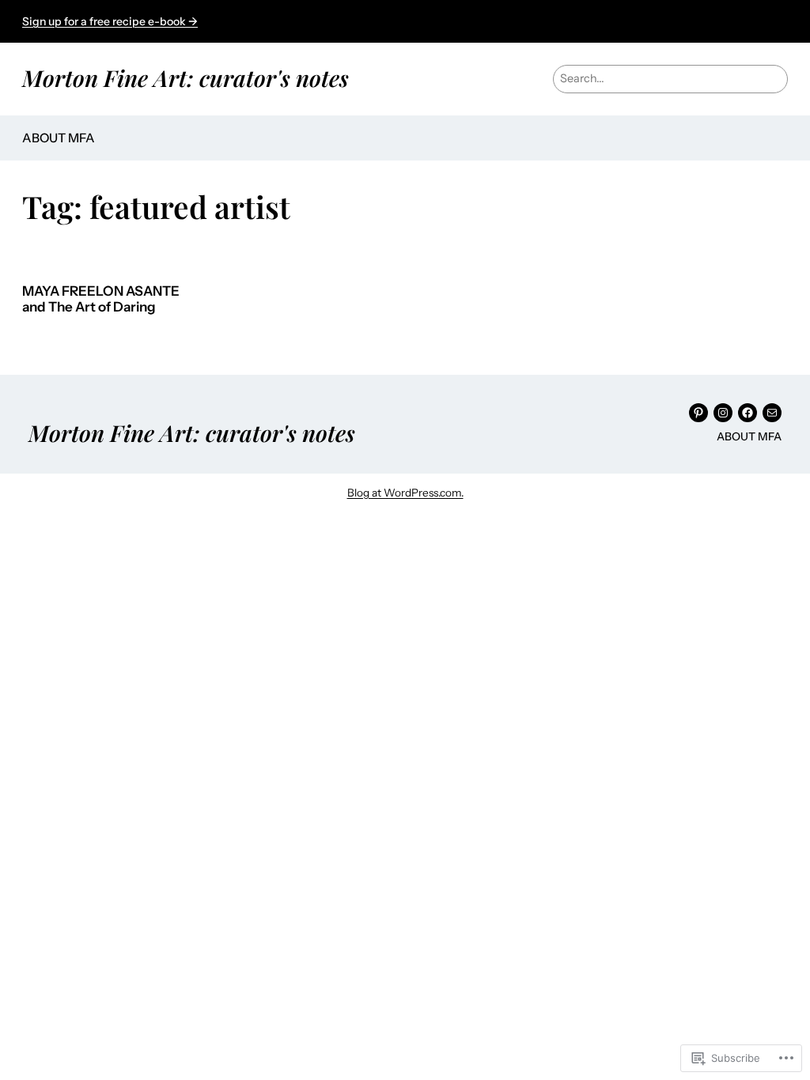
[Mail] (772, 412)
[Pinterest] (698, 412)
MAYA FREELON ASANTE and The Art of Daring (101, 299)
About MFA (58, 137)
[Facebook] (747, 412)
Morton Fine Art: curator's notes (185, 77)
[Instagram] (722, 412)
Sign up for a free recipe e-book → (110, 21)
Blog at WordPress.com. (405, 492)
